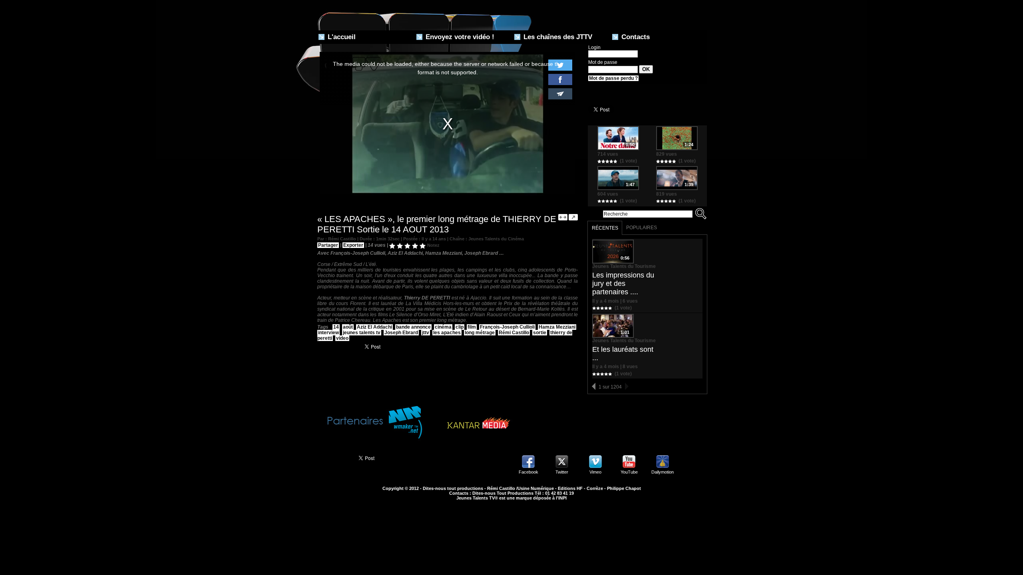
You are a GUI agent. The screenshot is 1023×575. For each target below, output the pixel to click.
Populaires (641, 227)
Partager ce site (333, 457)
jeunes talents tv (361, 332)
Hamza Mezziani (557, 327)
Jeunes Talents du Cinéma (496, 238)
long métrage (480, 332)
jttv (425, 332)
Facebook (528, 472)
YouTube (629, 472)
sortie (539, 332)
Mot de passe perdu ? (613, 78)
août (348, 327)
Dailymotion (662, 472)
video (342, 338)
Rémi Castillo (514, 332)
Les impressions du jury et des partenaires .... (623, 283)
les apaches (447, 332)
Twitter (561, 472)
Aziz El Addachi (374, 327)
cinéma (443, 327)
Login (594, 47)
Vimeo (595, 472)
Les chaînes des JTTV (556, 37)
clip (460, 327)
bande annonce (413, 327)
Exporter (353, 245)
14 (336, 327)
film (472, 327)
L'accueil (341, 37)
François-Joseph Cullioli (507, 327)
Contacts (634, 37)
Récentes (605, 228)
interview (328, 332)
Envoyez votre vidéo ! (459, 37)
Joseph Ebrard (401, 332)
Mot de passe (602, 62)
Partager (328, 245)
